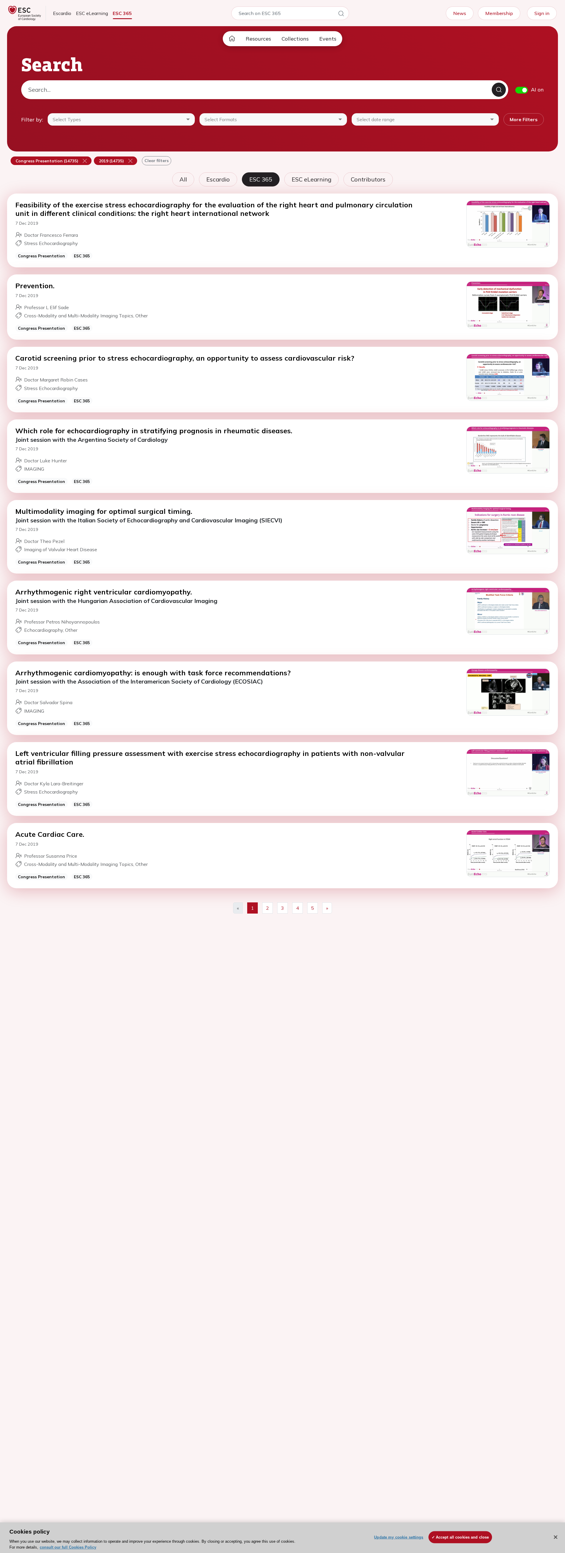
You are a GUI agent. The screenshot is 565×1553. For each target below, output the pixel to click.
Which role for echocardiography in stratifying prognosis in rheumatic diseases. (153, 430)
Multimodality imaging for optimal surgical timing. (103, 511)
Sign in (541, 13)
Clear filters (156, 160)
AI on (537, 89)
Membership (499, 13)
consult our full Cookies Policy (68, 1547)
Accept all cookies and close (462, 1537)
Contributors (368, 179)
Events (327, 38)
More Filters (524, 119)
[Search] (341, 14)
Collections (295, 38)
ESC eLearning (92, 13)
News (459, 13)
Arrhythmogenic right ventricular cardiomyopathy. (103, 591)
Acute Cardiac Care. (49, 834)
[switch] (521, 90)
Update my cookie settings (398, 1537)
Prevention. (34, 285)
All (183, 179)
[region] (282, 1537)
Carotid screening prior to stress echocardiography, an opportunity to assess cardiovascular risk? (184, 358)
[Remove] (85, 161)
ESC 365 (122, 13)
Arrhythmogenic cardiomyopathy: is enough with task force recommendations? (153, 672)
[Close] (555, 1537)
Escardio (62, 13)
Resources (258, 38)
